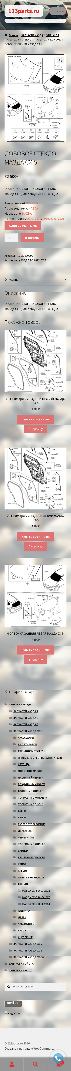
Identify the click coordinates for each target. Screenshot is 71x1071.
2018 (38, 219)
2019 (46, 219)
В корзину (32, 238)
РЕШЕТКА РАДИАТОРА (31, 857)
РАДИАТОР (24, 910)
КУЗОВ (22, 930)
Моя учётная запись (12, 1064)
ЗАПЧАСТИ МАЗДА (32, 35)
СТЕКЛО (27, 39)
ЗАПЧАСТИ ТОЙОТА (21, 963)
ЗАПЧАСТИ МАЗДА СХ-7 (27, 944)
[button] (60, 60)
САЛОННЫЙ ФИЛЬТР (30, 791)
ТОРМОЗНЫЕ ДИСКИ (30, 804)
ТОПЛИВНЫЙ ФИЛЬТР (31, 844)
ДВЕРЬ (22, 917)
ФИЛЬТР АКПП (27, 837)
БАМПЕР (23, 850)
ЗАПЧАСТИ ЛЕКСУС (20, 970)
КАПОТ (22, 864)
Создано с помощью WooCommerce (29, 1048)
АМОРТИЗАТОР (27, 744)
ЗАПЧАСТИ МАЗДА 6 (25, 724)
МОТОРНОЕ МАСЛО (30, 771)
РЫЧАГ (22, 817)
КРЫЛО (22, 870)
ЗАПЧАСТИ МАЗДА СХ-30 (28, 957)
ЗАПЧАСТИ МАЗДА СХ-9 (27, 950)
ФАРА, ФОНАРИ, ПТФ (31, 877)
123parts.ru (23, 11)
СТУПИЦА (24, 764)
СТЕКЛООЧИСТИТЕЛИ (31, 751)
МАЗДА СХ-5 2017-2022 (48, 39)
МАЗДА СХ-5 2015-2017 (36, 897)
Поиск (35, 1064)
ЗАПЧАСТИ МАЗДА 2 (25, 711)
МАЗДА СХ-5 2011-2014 (36, 904)
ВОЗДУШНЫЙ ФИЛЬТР (31, 784)
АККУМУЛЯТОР (27, 924)
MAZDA (33, 208)
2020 (53, 219)
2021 (61, 219)
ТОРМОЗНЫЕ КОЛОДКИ (32, 797)
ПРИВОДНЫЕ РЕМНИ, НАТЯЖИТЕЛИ (40, 757)
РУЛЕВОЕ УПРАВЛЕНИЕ (31, 824)
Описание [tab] (11, 279)
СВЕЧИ (22, 811)
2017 (30, 219)
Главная (13, 35)
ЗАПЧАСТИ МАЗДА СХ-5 (27, 731)
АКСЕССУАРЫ (26, 737)
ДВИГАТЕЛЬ (25, 831)
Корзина (54, 1061)
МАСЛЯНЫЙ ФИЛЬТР (30, 777)
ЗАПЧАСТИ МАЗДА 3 (25, 718)
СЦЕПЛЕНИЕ (25, 937)
